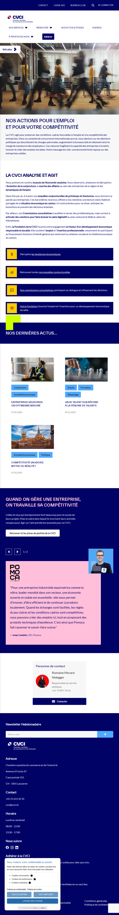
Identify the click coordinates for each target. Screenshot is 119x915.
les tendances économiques (46, 254)
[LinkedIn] (16, 847)
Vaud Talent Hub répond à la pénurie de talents (81, 404)
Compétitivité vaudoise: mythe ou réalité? (27, 464)
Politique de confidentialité (98, 904)
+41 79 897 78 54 (61, 690)
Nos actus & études (72, 27)
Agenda (97, 27)
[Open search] (93, 5)
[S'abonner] (105, 734)
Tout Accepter (19, 894)
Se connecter (105, 5)
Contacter (62, 701)
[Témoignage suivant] (17, 552)
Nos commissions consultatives (36, 290)
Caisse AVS (59, 5)
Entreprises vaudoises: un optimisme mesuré (27, 404)
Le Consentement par (32, 908)
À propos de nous (19, 36)
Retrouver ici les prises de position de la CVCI (33, 533)
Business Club (78, 5)
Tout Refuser (46, 894)
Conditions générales (95, 900)
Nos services (16, 27)
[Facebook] (7, 847)
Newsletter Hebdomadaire (23, 724)
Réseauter (42, 27)
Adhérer (48, 36)
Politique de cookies (34, 889)
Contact (43, 5)
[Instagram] (12, 847)
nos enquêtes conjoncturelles (54, 272)
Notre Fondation (29, 306)
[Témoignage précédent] (9, 552)
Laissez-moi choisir (32, 901)
